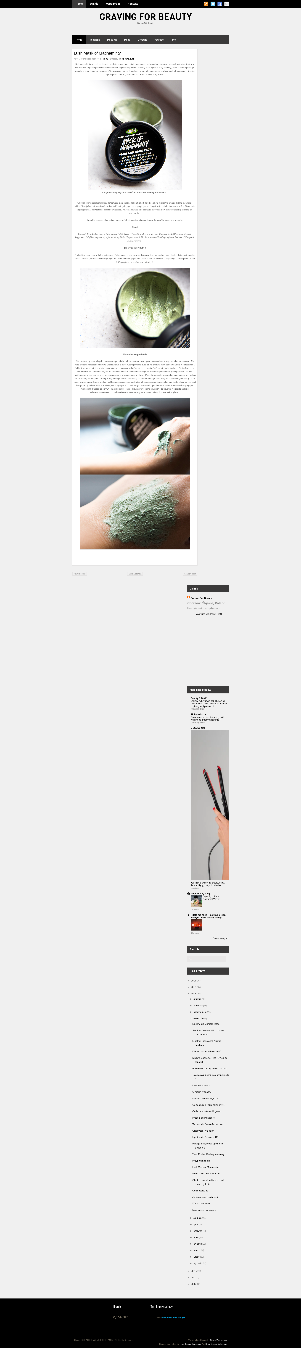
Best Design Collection (216, 1344)
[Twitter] (213, 4)
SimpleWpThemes (218, 1340)
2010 (194, 1277)
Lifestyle (142, 39)
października (200, 1012)
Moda (127, 39)
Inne (173, 39)
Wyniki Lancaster (201, 1203)
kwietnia (197, 1243)
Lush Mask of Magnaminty (206, 1167)
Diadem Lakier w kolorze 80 (206, 1051)
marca (197, 1250)
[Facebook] (219, 4)
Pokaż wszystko (221, 938)
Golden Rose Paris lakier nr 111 (208, 1105)
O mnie (94, 4)
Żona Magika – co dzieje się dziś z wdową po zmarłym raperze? (208, 718)
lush (132, 59)
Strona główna (135, 574)
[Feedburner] (226, 4)
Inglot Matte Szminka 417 (205, 1137)
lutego (196, 1256)
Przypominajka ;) (201, 1160)
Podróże (159, 39)
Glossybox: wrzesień (203, 1130)
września (198, 1018)
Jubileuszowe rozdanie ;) (205, 1197)
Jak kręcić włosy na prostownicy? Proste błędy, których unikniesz (208, 884)
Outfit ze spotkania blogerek (206, 1111)
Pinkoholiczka (198, 714)
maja (196, 1237)
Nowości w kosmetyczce (205, 1098)
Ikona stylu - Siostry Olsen (205, 1173)
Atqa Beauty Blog (200, 893)
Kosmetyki (124, 59)
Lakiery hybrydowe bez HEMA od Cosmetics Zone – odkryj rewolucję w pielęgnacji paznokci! (209, 704)
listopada (198, 1005)
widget (181, 1317)
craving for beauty (201, 598)
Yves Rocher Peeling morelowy (208, 1154)
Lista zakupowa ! (201, 1085)
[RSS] (206, 4)
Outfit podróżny (200, 1190)
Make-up (112, 39)
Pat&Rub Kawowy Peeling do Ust (209, 1068)
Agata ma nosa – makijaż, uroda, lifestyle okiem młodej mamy (208, 916)
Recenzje (95, 39)
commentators (169, 1317)
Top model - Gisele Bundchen (207, 1124)
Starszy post (190, 574)
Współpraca (113, 4)
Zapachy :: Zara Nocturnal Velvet (211, 897)
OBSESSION (198, 727)
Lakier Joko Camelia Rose (205, 1024)
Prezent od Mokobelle (203, 1117)
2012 (194, 993)
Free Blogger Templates (190, 1344)
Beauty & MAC (199, 698)
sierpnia (197, 1218)
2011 (193, 1271)
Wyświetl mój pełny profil (209, 614)
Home (79, 4)
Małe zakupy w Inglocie (204, 1210)
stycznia (198, 1263)
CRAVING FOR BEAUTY (146, 17)
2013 (194, 987)
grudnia (197, 999)
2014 (194, 980)
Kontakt (133, 4)
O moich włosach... (202, 1092)
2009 (194, 1284)
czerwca (198, 1231)
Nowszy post (79, 574)
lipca (196, 1224)
